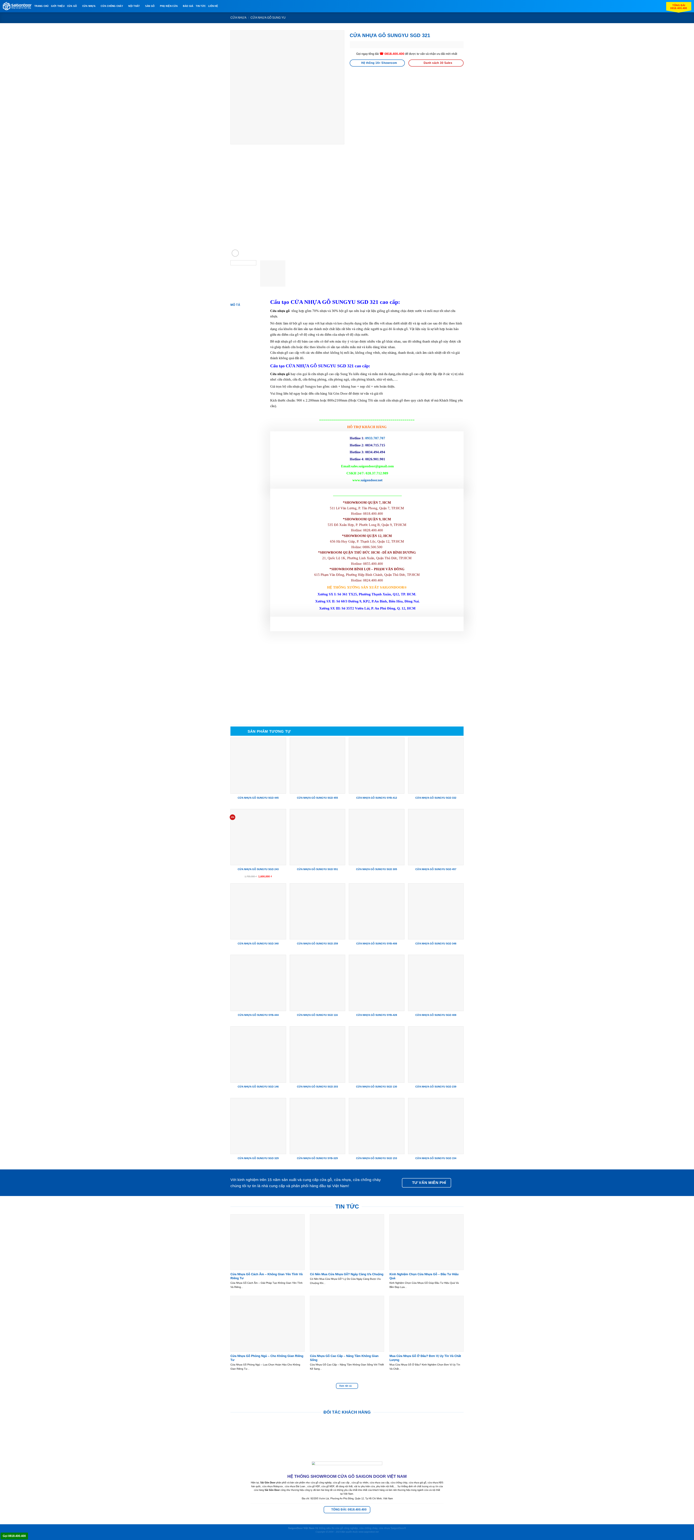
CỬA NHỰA (88, 6)
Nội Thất (134, 6)
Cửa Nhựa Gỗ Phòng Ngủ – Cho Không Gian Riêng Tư (266, 1358)
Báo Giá (188, 6)
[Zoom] (235, 253)
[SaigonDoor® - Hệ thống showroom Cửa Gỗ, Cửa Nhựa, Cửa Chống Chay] (17, 6)
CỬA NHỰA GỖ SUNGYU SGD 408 (435, 1015)
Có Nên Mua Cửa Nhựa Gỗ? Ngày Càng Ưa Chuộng (346, 1274)
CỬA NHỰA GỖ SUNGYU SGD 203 (317, 1086)
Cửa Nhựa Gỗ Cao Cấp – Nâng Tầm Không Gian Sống (344, 1358)
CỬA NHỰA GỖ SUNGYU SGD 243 (258, 869)
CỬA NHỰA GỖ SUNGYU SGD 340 (258, 943)
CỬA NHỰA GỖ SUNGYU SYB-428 (376, 1015)
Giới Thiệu (58, 6)
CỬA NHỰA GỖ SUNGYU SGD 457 (435, 869)
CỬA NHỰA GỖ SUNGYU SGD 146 (258, 1086)
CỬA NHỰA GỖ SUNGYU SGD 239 (435, 1086)
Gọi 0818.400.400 (14, 1535)
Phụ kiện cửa (169, 6)
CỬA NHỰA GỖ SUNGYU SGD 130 (376, 1086)
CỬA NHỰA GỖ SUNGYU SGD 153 (376, 1158)
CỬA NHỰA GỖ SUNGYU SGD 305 (376, 869)
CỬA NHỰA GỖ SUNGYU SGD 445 (258, 797)
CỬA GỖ (72, 6)
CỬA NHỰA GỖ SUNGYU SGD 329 (258, 1158)
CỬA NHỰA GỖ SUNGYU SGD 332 (435, 797)
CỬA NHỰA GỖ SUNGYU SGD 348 (435, 943)
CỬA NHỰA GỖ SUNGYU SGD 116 (317, 1015)
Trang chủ (41, 6)
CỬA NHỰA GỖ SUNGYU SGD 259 (317, 943)
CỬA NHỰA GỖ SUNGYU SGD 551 (317, 869)
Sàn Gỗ (150, 6)
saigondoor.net (371, 480)
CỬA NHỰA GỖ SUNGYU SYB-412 (376, 797)
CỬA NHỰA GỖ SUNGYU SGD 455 (317, 797)
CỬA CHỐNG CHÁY (112, 6)
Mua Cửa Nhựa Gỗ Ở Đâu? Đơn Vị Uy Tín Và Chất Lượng (425, 1358)
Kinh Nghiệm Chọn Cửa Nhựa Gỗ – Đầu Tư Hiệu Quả (424, 1276)
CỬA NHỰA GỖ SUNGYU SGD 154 (435, 1158)
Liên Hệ (213, 6)
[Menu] (222, 6)
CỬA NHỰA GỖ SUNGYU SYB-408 (376, 943)
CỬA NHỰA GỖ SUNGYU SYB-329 (317, 1158)
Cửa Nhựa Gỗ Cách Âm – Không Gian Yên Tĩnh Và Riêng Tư (266, 1276)
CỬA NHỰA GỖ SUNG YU (268, 17)
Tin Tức (201, 6)
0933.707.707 (375, 438)
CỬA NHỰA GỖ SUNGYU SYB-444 (258, 1015)
